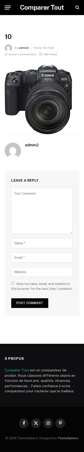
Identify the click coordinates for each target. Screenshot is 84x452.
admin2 (24, 47)
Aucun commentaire (22, 54)
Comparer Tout (17, 370)
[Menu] (8, 7)
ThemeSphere (68, 438)
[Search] (76, 7)
